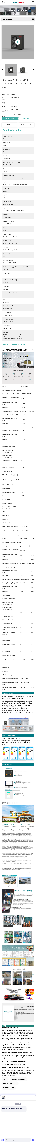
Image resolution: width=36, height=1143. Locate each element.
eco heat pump (8, 1087)
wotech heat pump (19, 1079)
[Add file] (2, 1140)
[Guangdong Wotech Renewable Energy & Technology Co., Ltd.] (18, 2)
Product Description (26, 125)
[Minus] (33, 1098)
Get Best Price (9, 118)
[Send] (33, 1140)
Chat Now (26, 118)
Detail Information (9, 125)
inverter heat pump (10, 1083)
